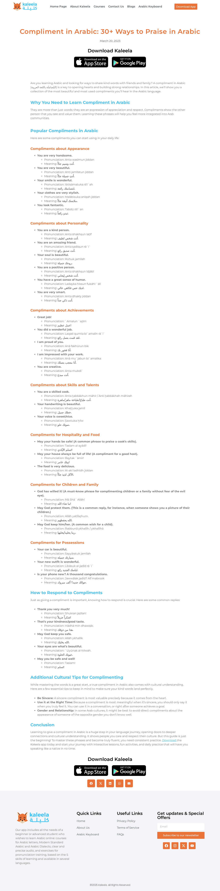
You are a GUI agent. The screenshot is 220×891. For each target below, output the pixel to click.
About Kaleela (80, 6)
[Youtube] (192, 845)
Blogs (131, 6)
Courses (99, 6)
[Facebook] (166, 845)
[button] (91, 783)
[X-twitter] (183, 845)
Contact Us (116, 6)
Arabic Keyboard (150, 6)
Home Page (58, 6)
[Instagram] (175, 845)
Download (169, 740)
